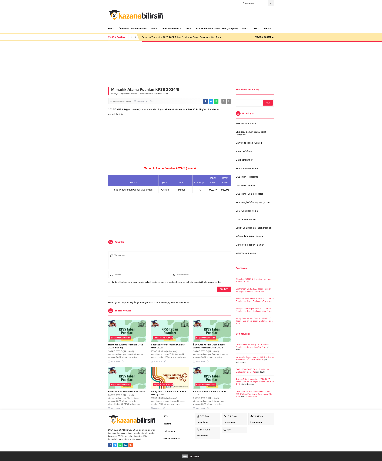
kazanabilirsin (250, 396)
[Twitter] (115, 445)
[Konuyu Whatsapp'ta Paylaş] (216, 101)
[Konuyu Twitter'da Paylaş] (211, 101)
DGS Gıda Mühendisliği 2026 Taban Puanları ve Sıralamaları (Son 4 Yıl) (252, 345)
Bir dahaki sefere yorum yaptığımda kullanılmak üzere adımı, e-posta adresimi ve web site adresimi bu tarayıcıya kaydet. (166, 282)
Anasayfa (114, 94)
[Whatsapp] (120, 445)
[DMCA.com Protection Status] (191, 456)
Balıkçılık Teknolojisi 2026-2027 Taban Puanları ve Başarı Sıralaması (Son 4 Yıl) (181, 37)
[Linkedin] (125, 445)
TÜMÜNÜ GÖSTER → (264, 37)
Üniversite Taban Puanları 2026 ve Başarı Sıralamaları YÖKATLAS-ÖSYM (255, 358)
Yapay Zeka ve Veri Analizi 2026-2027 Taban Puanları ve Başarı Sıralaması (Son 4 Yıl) (254, 321)
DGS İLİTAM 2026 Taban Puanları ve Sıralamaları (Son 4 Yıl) (252, 370)
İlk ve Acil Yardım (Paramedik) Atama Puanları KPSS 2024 (209, 346)
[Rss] (130, 445)
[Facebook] (110, 445)
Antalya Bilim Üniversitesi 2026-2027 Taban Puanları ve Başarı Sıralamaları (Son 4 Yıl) (255, 382)
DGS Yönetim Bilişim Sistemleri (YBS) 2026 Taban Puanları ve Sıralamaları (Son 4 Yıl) (254, 394)
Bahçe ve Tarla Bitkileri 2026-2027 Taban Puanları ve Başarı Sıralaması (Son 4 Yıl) (255, 300)
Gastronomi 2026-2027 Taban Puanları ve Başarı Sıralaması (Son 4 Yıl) (253, 290)
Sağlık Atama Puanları (128, 94)
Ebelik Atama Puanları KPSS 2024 (126, 391)
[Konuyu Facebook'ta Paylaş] (205, 101)
